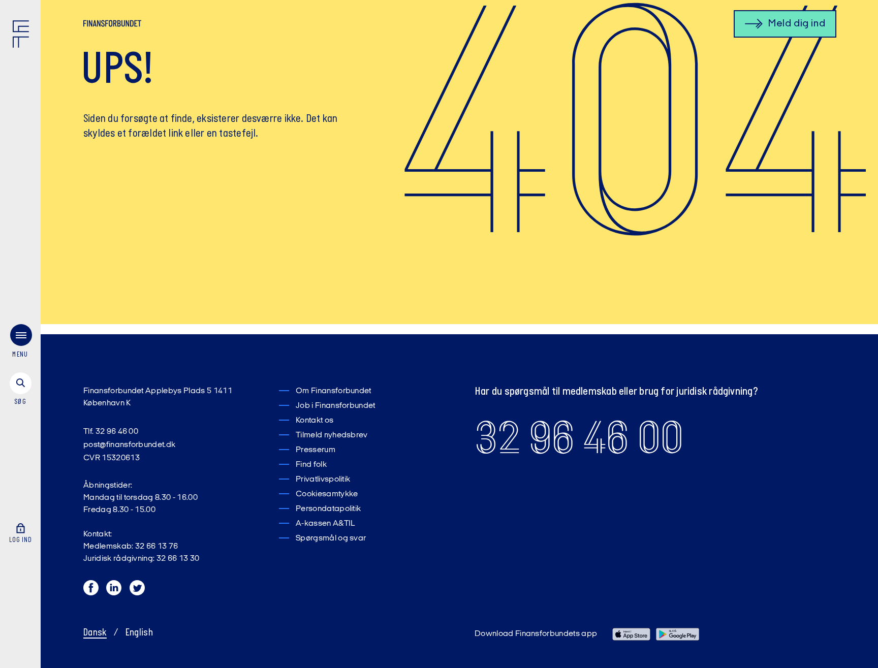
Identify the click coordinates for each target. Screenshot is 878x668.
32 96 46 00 (579, 438)
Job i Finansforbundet (335, 406)
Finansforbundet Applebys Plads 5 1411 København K (157, 397)
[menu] (20, 343)
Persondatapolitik (328, 509)
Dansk (95, 633)
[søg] (20, 389)
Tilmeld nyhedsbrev (332, 435)
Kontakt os (314, 421)
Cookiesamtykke (327, 494)
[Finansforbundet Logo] (23, 36)
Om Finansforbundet (333, 391)
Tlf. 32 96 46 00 (110, 432)
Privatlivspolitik (323, 479)
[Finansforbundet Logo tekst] (112, 25)
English (139, 633)
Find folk (311, 465)
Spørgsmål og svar (331, 538)
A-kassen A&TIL (325, 524)
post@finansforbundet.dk (129, 445)
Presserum (315, 450)
